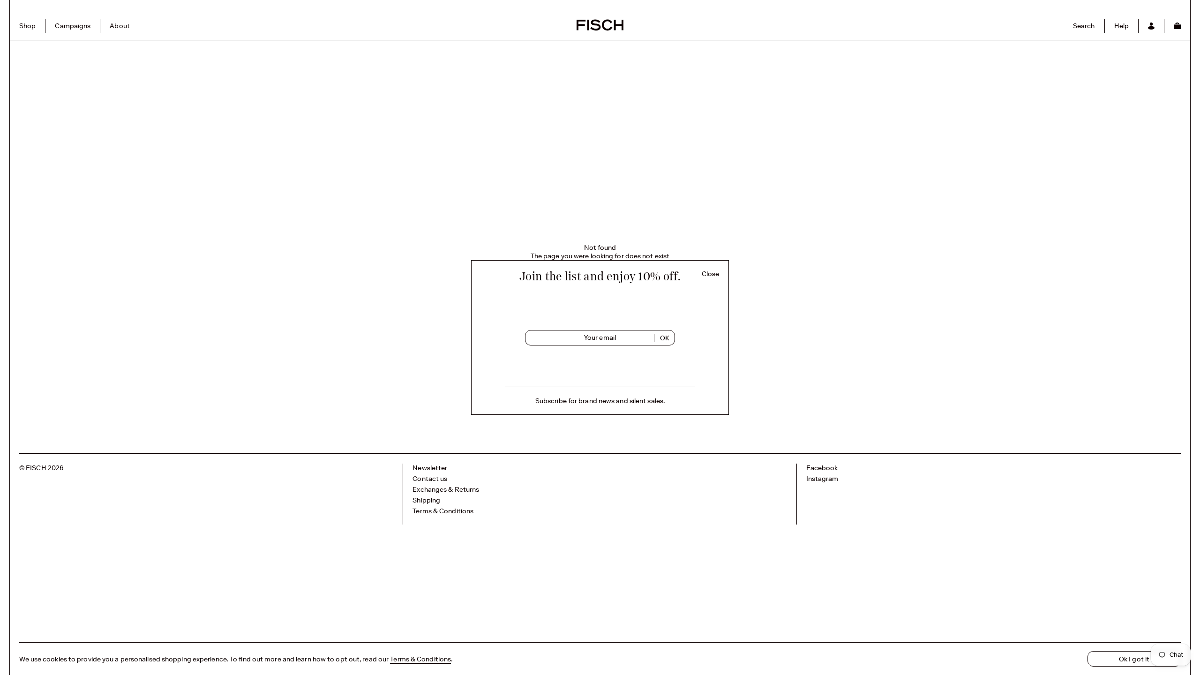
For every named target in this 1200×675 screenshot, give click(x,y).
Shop (27, 26)
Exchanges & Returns (445, 489)
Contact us (429, 478)
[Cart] (1177, 26)
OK (664, 338)
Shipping (426, 500)
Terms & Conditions (442, 511)
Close (711, 274)
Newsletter (429, 468)
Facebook (822, 468)
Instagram (822, 478)
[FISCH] (600, 29)
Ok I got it (1134, 659)
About (120, 26)
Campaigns (72, 26)
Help (1121, 26)
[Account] (1151, 26)
